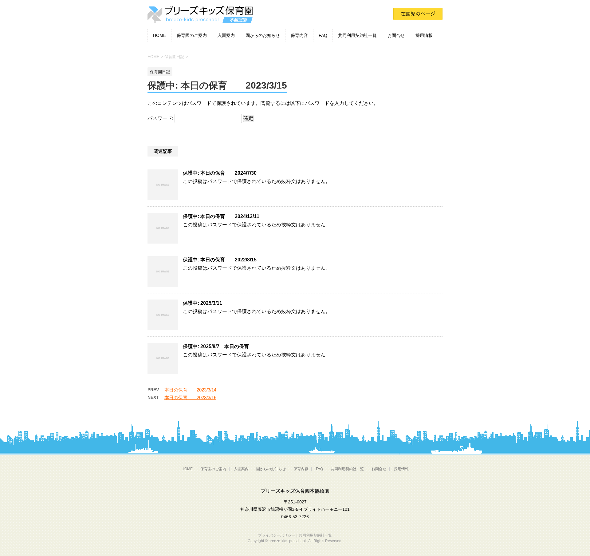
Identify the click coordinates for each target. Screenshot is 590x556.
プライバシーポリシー (276, 535)
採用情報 (424, 35)
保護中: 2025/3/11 (202, 303)
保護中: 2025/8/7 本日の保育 (216, 346)
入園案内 (226, 35)
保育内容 (299, 35)
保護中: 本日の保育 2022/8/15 (220, 259)
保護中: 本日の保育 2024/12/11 (221, 216)
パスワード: (161, 118)
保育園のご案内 (192, 35)
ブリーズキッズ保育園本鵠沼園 (295, 491)
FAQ (323, 35)
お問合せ (396, 35)
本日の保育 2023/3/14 (190, 389)
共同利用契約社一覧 (357, 35)
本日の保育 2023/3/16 (190, 397)
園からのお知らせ (263, 35)
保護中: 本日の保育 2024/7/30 (220, 173)
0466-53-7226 (295, 516)
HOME (159, 35)
